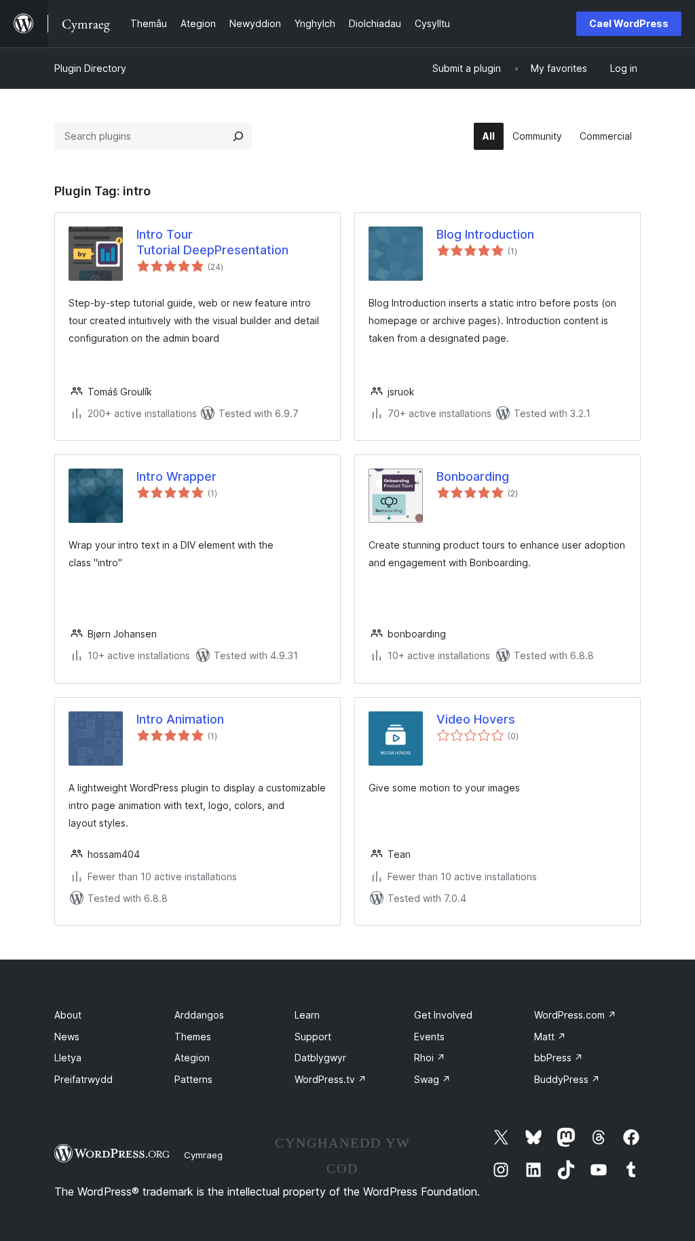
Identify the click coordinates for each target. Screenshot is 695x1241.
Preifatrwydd (83, 1079)
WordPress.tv (331, 1079)
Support (313, 1036)
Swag (432, 1079)
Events (429, 1036)
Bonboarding (472, 476)
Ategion (192, 1057)
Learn (307, 1015)
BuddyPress (567, 1079)
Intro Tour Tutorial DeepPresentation (212, 242)
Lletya (67, 1057)
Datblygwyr (320, 1057)
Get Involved (443, 1015)
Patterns (193, 1079)
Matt (550, 1036)
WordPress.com (575, 1015)
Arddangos (199, 1015)
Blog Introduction (485, 234)
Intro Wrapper (176, 476)
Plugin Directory (90, 68)
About (67, 1015)
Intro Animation (180, 719)
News (66, 1036)
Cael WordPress (629, 23)
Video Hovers (475, 719)
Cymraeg (203, 1154)
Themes (192, 1036)
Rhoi (429, 1057)
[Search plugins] (238, 136)
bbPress (558, 1057)
